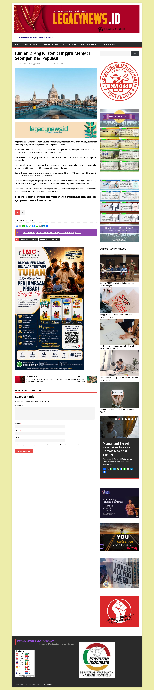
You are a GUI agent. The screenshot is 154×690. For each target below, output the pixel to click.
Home (16, 44)
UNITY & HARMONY (89, 44)
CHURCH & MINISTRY (111, 44)
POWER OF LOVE (51, 44)
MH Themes (48, 685)
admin (37, 64)
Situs (17, 438)
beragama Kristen (28, 239)
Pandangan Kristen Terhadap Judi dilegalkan (117, 409)
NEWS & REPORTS (31, 44)
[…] (117, 464)
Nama (17, 424)
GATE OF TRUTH (69, 44)
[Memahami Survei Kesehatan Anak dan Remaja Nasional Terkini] (119, 427)
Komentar (19, 405)
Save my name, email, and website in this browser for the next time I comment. (48, 445)
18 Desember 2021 (25, 64)
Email (17, 431)
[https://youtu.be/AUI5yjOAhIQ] (135, 53)
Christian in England (49, 239)
